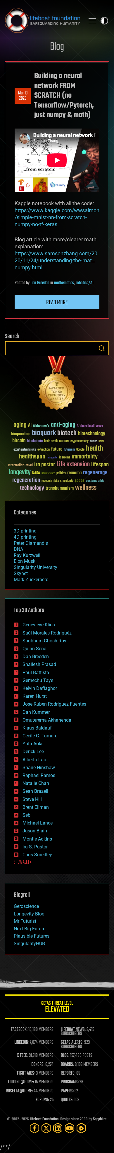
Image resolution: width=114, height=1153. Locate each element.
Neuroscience (48, 473)
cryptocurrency (79, 441)
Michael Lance (38, 823)
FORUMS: (42, 1100)
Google (80, 450)
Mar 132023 (22, 96)
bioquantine (20, 433)
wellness (85, 488)
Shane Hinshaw (39, 767)
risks (56, 481)
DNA (18, 549)
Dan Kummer (36, 712)
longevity (20, 472)
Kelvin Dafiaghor (40, 688)
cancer (64, 441)
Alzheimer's (41, 426)
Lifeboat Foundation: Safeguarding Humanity (42, 21)
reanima (74, 473)
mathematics (64, 283)
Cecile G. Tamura (40, 736)
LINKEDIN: (21, 1042)
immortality (85, 456)
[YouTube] (69, 1128)
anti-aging (63, 425)
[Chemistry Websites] (57, 384)
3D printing (25, 531)
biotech (67, 433)
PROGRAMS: (70, 1082)
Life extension (73, 464)
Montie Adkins (37, 839)
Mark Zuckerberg (31, 579)
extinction (43, 450)
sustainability (95, 481)
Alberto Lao (34, 759)
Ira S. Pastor (35, 847)
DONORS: (37, 1064)
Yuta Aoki (32, 743)
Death (101, 441)
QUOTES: (67, 1100)
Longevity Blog (29, 914)
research (47, 481)
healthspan (32, 457)
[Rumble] (81, 1128)
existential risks (24, 450)
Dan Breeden (39, 283)
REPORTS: (68, 1073)
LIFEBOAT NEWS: (73, 1030)
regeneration (26, 480)
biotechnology (91, 434)
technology (32, 488)
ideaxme (64, 458)
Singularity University (35, 567)
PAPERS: (67, 1091)
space (79, 480)
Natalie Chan (36, 783)
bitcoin (18, 441)
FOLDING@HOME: (21, 1082)
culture (93, 441)
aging (20, 425)
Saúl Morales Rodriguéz (47, 633)
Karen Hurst (35, 696)
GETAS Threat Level (57, 1008)
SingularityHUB (29, 943)
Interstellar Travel (20, 465)
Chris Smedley (37, 854)
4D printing (25, 537)
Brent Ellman (36, 807)
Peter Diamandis (31, 543)
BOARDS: (67, 1064)
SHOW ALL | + (23, 862)
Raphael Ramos (39, 775)
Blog (57, 47)
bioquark (44, 433)
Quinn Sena (34, 648)
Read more (57, 302)
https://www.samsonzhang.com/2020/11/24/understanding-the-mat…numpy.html (56, 260)
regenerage (95, 473)
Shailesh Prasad (39, 664)
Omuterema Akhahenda (47, 720)
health (94, 448)
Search (102, 348)
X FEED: (22, 1055)
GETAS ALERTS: (72, 1042)
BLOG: (65, 1055)
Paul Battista (36, 672)
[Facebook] (34, 1128)
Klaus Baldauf (37, 728)
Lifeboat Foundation (44, 1119)
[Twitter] (46, 1128)
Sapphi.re (99, 1119)
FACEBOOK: (19, 1030)
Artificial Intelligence (90, 426)
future (56, 449)
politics (61, 473)
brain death (51, 441)
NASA (36, 473)
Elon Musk (24, 561)
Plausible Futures (31, 936)
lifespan (100, 464)
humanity (52, 458)
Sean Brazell (35, 791)
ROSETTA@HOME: (19, 1091)
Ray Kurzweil (27, 555)
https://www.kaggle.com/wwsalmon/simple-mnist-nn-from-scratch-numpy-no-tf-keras (57, 217)
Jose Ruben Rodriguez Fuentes (54, 704)
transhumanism (60, 488)
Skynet (21, 573)
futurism (69, 450)
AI (30, 425)
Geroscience (26, 906)
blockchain (35, 441)
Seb (26, 815)
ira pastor (44, 464)
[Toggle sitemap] (92, 20)
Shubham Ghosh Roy (44, 641)
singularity (66, 481)
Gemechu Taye (38, 680)
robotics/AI (85, 283)
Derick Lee (33, 751)
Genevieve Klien (39, 625)
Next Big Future (29, 928)
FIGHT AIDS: (26, 1073)
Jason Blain (35, 831)
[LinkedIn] (58, 1128)
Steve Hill (32, 799)
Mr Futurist (25, 921)
